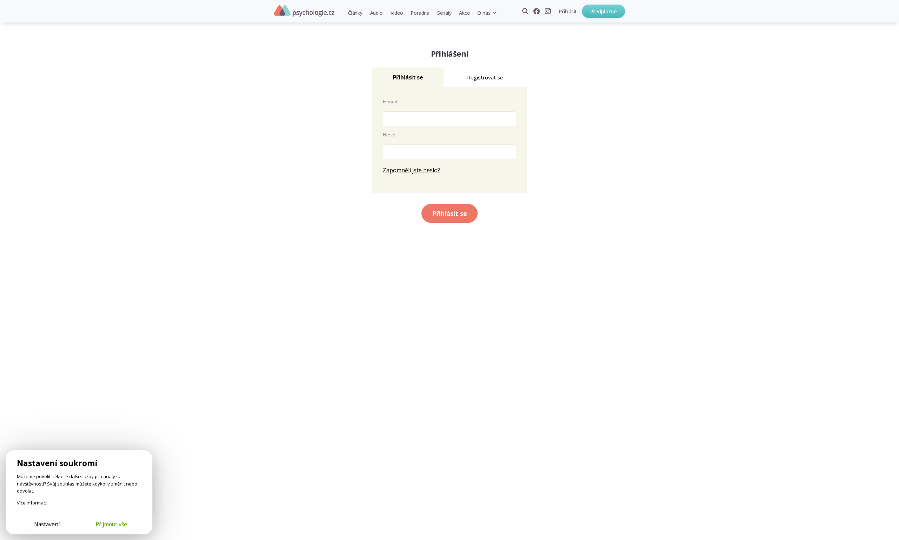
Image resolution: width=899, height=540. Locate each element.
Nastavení (47, 524)
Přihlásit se (449, 213)
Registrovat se (485, 77)
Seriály (444, 12)
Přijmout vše (111, 524)
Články (355, 12)
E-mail (390, 101)
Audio (376, 12)
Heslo (389, 134)
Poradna (420, 12)
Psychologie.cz (304, 11)
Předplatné (603, 11)
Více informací (32, 503)
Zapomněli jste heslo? (411, 170)
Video (397, 12)
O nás (483, 12)
